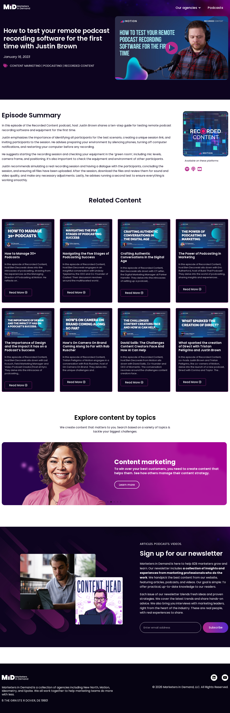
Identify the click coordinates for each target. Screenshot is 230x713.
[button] (107, 501)
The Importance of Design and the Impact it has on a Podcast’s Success (26, 346)
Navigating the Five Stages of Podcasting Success (86, 255)
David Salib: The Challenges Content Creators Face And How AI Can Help (142, 346)
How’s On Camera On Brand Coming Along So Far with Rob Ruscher (86, 346)
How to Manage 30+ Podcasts (20, 255)
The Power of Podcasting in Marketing (200, 255)
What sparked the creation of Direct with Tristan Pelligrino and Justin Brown (200, 346)
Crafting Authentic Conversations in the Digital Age (142, 257)
